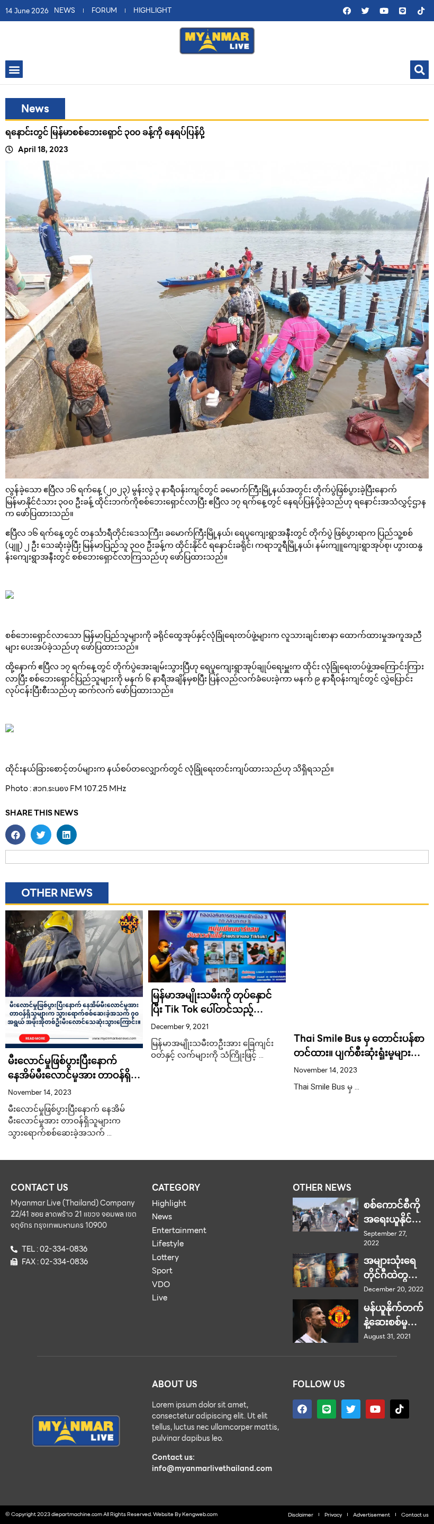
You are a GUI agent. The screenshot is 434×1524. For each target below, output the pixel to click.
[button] (14, 69)
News (35, 108)
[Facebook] (347, 11)
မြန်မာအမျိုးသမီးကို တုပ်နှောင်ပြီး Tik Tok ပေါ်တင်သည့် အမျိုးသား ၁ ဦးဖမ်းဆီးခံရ (211, 1009)
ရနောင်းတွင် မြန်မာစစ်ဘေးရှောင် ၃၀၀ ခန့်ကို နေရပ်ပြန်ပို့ (105, 132)
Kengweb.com (200, 1514)
